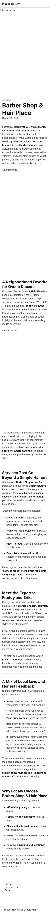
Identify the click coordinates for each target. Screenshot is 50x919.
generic (6, 100)
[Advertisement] (25, 52)
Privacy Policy (11, 887)
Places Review (11, 3)
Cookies (9, 884)
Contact (8, 890)
